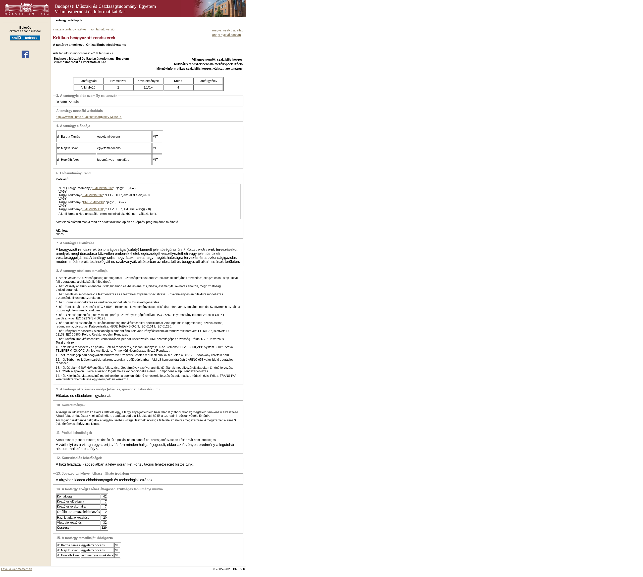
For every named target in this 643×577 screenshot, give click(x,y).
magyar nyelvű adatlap (227, 30)
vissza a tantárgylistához (69, 29)
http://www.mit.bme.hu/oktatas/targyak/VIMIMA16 (89, 117)
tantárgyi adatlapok (68, 20)
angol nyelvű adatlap (226, 35)
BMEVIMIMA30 (93, 202)
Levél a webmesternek (16, 569)
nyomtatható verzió (102, 29)
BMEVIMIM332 (102, 188)
